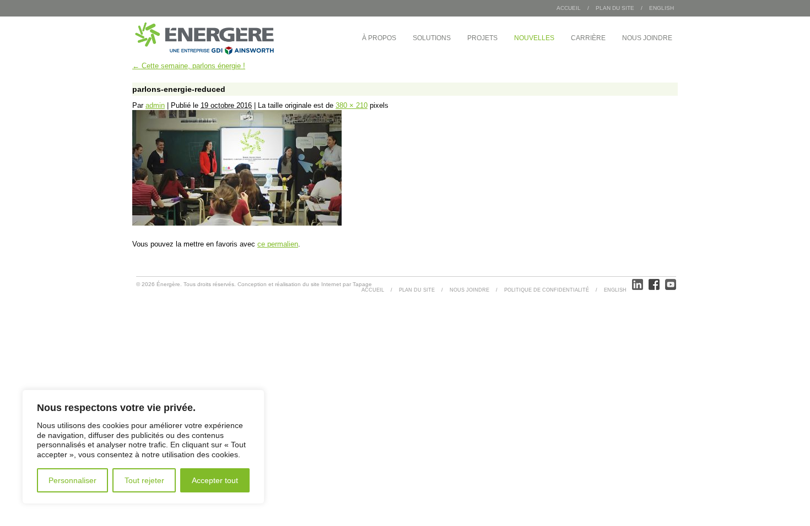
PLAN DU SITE (615, 8)
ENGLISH (661, 8)
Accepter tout (215, 480)
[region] (143, 447)
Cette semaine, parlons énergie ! (188, 66)
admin (155, 105)
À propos (379, 38)
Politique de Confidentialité (546, 290)
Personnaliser (72, 480)
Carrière (588, 38)
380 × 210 (352, 105)
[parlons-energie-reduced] (237, 223)
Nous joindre (647, 38)
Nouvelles (534, 38)
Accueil (569, 8)
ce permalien (277, 244)
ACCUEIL (372, 290)
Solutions (432, 38)
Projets (482, 38)
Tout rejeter (144, 480)
